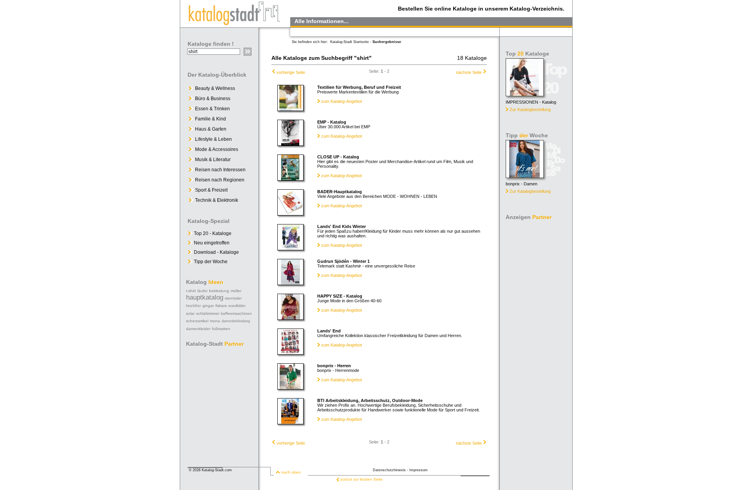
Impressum (418, 470)
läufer (202, 291)
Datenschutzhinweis (389, 470)
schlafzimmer (207, 313)
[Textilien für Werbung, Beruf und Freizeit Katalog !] (290, 109)
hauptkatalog (204, 297)
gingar (208, 305)
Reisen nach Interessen (220, 169)
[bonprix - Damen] (525, 175)
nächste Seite (469, 72)
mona (215, 321)
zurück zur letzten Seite (361, 479)
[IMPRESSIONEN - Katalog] (525, 94)
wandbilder (237, 306)
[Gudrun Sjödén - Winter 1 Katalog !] (290, 283)
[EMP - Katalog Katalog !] (290, 144)
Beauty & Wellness (215, 88)
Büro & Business (212, 98)
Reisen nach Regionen (219, 180)
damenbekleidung (236, 321)
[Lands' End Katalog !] (290, 352)
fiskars (221, 305)
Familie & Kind (210, 119)
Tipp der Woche (210, 261)
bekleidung (219, 291)
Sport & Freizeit (211, 190)
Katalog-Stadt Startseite (349, 42)
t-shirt (191, 291)
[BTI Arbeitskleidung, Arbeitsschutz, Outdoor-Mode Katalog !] (290, 422)
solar (190, 313)
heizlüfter (193, 306)
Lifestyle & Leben (213, 139)
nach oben (291, 472)
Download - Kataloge (216, 252)
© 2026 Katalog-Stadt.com (210, 470)
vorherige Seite (291, 72)
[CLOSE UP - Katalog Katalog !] (290, 178)
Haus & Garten (210, 129)
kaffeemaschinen (236, 313)
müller (236, 291)
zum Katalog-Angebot (341, 101)
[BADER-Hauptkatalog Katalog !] (290, 213)
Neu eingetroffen (211, 243)
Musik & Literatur (213, 159)
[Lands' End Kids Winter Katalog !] (290, 248)
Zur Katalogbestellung (530, 109)
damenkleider (198, 329)
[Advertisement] (536, 340)
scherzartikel (197, 321)
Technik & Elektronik (216, 200)
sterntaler (233, 298)
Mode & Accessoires (216, 149)
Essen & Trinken (212, 108)
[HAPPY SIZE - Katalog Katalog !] (290, 318)
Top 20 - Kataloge (212, 233)
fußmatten (221, 329)
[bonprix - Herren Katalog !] (290, 387)
